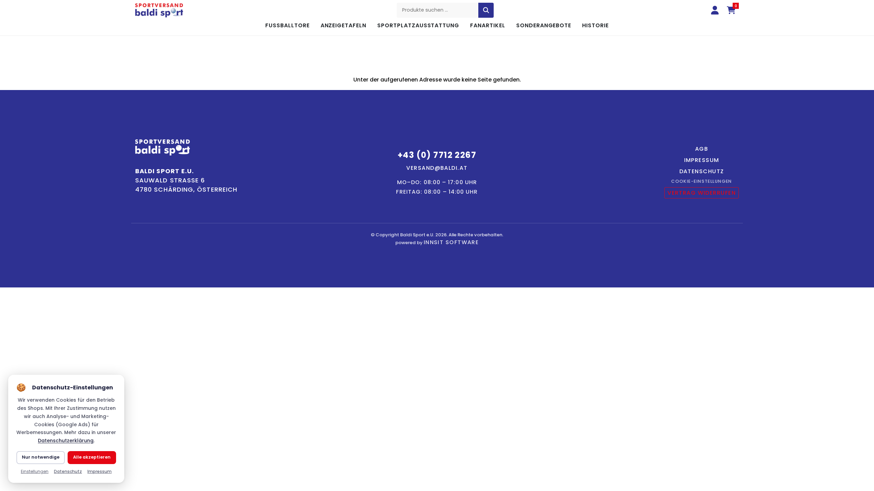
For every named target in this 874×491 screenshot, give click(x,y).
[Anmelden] (714, 10)
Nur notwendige (40, 457)
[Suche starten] (486, 10)
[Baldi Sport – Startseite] (159, 10)
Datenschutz (701, 171)
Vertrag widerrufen (701, 193)
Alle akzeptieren (92, 457)
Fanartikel (487, 25)
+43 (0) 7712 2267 (437, 155)
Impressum (701, 160)
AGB (701, 149)
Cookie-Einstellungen (701, 181)
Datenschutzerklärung (66, 440)
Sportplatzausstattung (418, 25)
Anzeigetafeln (343, 25)
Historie (595, 25)
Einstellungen (34, 471)
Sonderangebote (543, 25)
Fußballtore (287, 25)
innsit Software (451, 242)
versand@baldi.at (436, 168)
